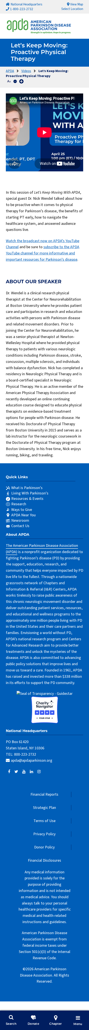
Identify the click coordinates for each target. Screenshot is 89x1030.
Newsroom (20, 520)
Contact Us (20, 526)
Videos (26, 70)
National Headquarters (26, 4)
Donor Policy (44, 847)
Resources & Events (27, 498)
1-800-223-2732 (21, 9)
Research (18, 504)
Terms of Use (44, 821)
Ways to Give (21, 509)
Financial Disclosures (44, 860)
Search (11, 1024)
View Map (76, 4)
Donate (33, 1024)
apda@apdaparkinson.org (31, 760)
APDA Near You (23, 515)
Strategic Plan (44, 807)
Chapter (55, 1024)
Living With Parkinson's (29, 493)
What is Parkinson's (27, 488)
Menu (77, 1024)
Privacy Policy (44, 834)
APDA (10, 70)
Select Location (72, 8)
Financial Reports (44, 794)
